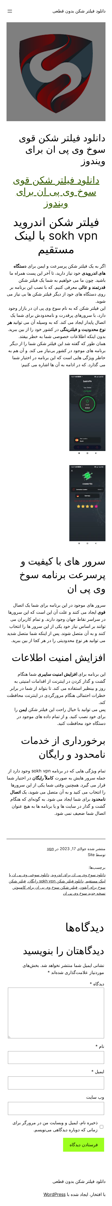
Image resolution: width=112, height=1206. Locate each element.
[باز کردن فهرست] (10, 11)
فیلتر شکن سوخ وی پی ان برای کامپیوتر (45, 887)
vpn (50, 848)
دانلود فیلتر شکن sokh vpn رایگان (55, 881)
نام (99, 1046)
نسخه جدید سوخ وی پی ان (84, 893)
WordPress (54, 1194)
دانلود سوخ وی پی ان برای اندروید (78, 874)
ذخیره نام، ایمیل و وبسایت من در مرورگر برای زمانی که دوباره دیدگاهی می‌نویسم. (55, 1126)
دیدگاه (97, 983)
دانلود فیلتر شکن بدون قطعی (78, 11)
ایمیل (97, 1071)
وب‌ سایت (95, 1097)
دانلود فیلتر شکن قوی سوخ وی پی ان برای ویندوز (56, 191)
